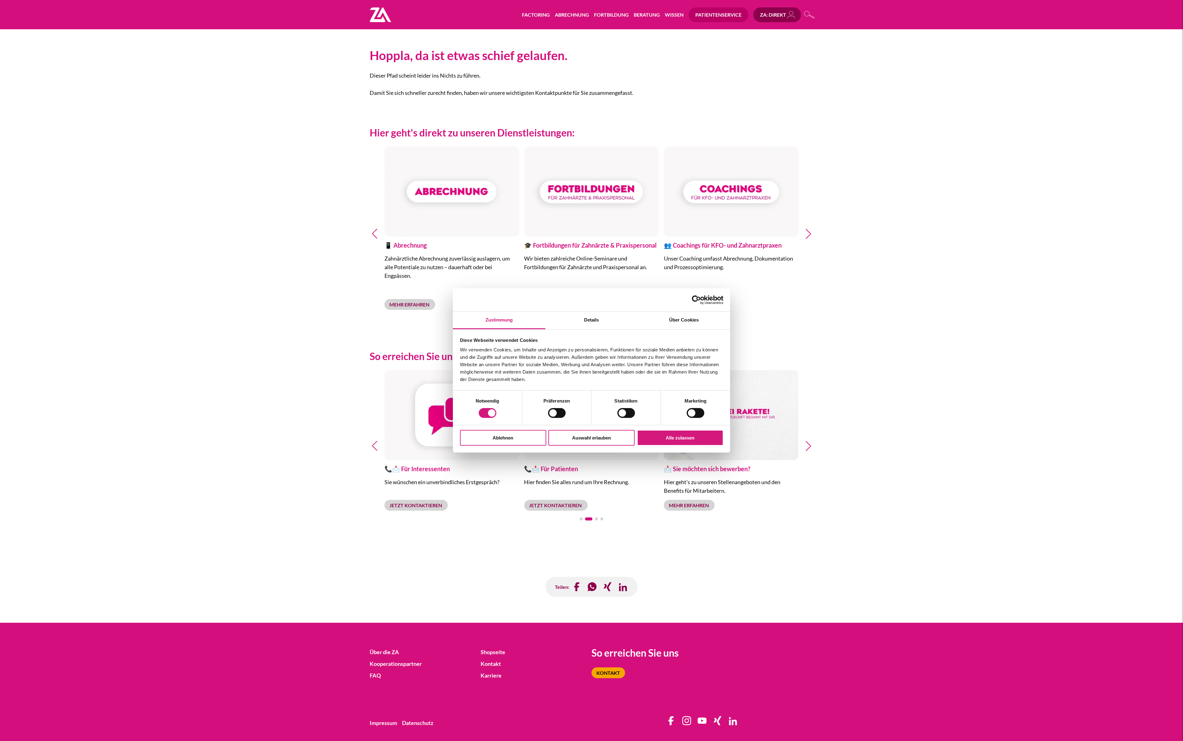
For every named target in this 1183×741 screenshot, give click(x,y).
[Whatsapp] (592, 587)
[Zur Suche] (809, 15)
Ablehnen (503, 437)
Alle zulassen (680, 437)
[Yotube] (702, 722)
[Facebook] (577, 587)
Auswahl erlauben (591, 437)
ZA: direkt (773, 15)
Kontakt (608, 673)
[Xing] (718, 722)
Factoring (536, 15)
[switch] (557, 413)
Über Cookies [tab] (684, 319)
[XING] (608, 587)
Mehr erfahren (409, 304)
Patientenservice (718, 15)
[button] (375, 234)
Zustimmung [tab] (499, 319)
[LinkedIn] (623, 587)
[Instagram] (687, 722)
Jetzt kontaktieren (416, 505)
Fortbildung (611, 15)
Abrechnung (572, 15)
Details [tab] (591, 319)
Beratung (647, 15)
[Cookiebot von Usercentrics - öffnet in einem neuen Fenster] (696, 299)
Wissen (674, 15)
